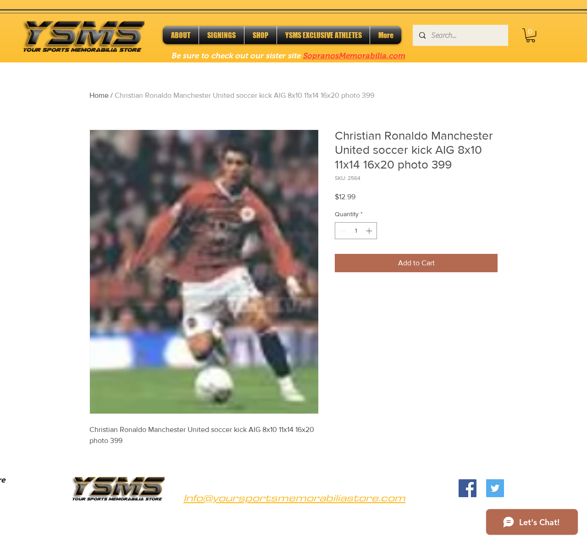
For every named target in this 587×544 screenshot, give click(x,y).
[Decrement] (342, 231)
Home (99, 95)
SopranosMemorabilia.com (354, 55)
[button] (530, 35)
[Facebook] (467, 488)
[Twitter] (495, 488)
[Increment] (370, 231)
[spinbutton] (356, 231)
